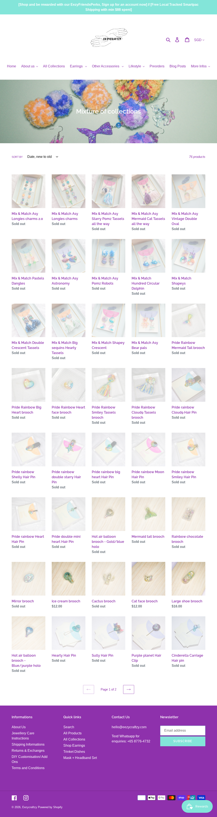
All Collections (74, 739)
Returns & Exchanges (28, 750)
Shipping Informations (28, 744)
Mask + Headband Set (80, 758)
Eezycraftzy (29, 807)
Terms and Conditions (28, 768)
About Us (19, 727)
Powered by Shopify (50, 807)
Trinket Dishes (74, 751)
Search (68, 727)
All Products (72, 733)
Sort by (17, 157)
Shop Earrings (74, 745)
